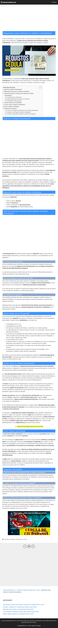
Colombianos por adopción (14, 100)
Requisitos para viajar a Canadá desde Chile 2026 (18, 609)
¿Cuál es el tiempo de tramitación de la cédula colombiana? (22, 110)
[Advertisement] (29, 19)
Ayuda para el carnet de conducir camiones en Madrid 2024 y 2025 (23, 604)
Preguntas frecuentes (10, 108)
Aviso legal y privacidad (34, 625)
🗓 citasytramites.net (8, 2)
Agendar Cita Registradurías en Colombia (30, 426)
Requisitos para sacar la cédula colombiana (16, 91)
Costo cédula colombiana (11, 106)
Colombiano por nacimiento (14, 97)
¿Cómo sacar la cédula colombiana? (14, 104)
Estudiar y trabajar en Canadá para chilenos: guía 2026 (20, 607)
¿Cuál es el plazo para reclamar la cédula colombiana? (21, 114)
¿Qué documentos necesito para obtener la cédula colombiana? (18, 94)
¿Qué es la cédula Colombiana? (13, 89)
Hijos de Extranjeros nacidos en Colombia (18, 99)
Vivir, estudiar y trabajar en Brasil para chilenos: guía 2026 (20, 611)
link (20, 368)
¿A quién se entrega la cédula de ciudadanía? (19, 112)
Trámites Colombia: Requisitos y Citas (15, 539)
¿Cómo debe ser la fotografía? (13, 102)
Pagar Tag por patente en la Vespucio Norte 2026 (18, 614)
